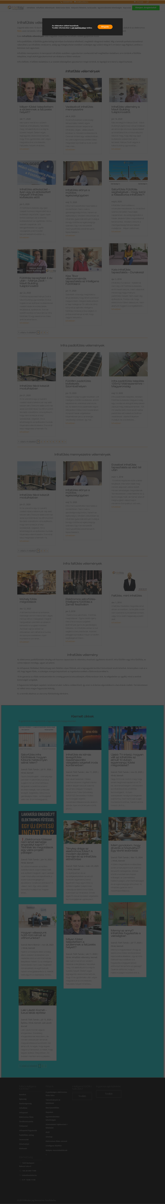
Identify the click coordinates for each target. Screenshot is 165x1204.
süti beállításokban (78, 28)
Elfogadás (105, 27)
